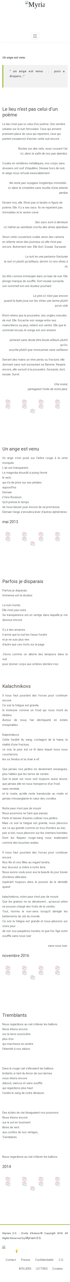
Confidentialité (44, 1260)
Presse (25, 1260)
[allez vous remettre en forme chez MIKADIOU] (35, 1247)
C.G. (61, 1260)
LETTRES (42, 1268)
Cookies (57, 1268)
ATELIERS (25, 1268)
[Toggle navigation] (35, 36)
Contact (11, 1260)
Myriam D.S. (33, 1238)
